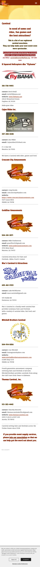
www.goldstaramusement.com (20, 246)
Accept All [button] (26, 559)
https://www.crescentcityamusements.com (18, 197)
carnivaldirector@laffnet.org (20, 58)
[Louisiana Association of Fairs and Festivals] (4, 3)
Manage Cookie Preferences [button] (20, 563)
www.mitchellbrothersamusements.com (17, 357)
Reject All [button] (13, 559)
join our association (18, 437)
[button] (20, 75)
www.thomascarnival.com (18, 415)
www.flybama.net (15, 97)
